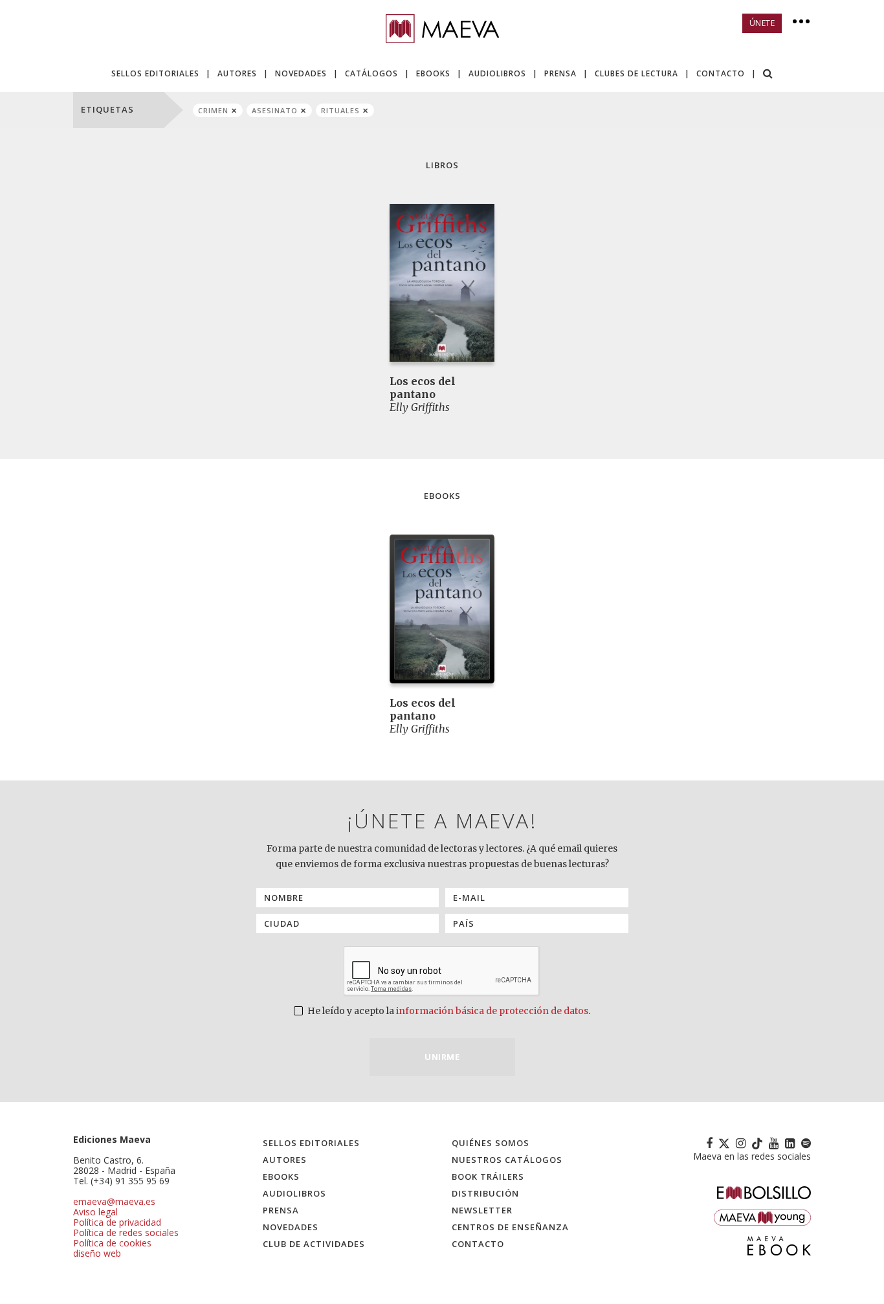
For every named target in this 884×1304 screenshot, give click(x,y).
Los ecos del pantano (423, 388)
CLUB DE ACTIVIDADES (314, 1244)
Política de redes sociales (126, 1232)
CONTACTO (720, 73)
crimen (213, 110)
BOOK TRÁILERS (488, 1176)
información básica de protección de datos (492, 1011)
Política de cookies (112, 1243)
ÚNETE (762, 22)
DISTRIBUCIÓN (485, 1193)
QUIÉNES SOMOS (490, 1143)
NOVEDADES (301, 73)
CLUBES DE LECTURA (636, 73)
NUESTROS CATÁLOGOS (507, 1160)
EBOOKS (433, 73)
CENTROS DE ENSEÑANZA (510, 1227)
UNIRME (442, 1057)
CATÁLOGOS (371, 73)
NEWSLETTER (482, 1210)
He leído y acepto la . (447, 1011)
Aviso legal (95, 1212)
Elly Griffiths (420, 407)
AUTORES (237, 73)
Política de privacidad (117, 1222)
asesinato (275, 110)
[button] (768, 75)
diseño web (97, 1253)
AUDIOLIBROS (497, 73)
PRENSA (560, 73)
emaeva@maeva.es (114, 1201)
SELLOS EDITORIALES (155, 73)
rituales (340, 110)
